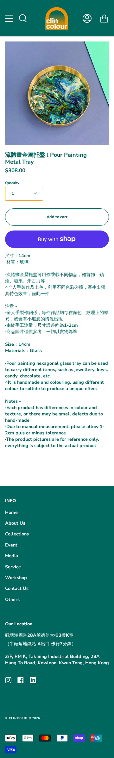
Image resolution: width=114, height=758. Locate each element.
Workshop (16, 577)
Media (11, 556)
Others (12, 599)
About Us (15, 523)
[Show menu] (10, 18)
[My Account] (87, 18)
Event (11, 545)
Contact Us (16, 588)
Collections (17, 534)
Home (11, 512)
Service (13, 567)
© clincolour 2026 (22, 718)
